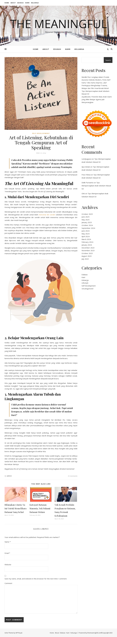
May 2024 (85, 234)
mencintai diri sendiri (47, 214)
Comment (8, 583)
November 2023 (88, 250)
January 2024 (87, 245)
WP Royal (19, 633)
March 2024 (86, 239)
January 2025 (87, 222)
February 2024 (87, 242)
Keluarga (35, 3)
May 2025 (85, 219)
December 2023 (88, 248)
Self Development (41, 133)
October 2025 (87, 214)
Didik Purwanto (87, 182)
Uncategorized (87, 288)
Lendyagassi (86, 159)
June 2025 (85, 217)
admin (9, 476)
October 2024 (87, 225)
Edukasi (20, 3)
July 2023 (85, 259)
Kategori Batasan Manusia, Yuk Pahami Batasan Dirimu (40, 508)
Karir (27, 3)
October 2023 (87, 253)
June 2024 (85, 231)
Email (7, 553)
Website (8, 564)
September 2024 (88, 228)
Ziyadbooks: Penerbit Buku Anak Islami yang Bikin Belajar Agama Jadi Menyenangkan (97, 99)
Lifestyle (85, 283)
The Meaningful (58, 23)
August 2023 (87, 256)
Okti (83, 193)
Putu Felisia (86, 175)
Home (7, 3)
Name (8, 542)
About (13, 3)
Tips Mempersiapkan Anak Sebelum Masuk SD (96, 185)
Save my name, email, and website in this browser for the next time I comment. (36, 579)
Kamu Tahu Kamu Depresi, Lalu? (94, 83)
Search (108, 60)
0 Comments (72, 476)
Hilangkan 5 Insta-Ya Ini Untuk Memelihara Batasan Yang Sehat (15, 508)
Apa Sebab (86, 167)
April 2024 (86, 236)
